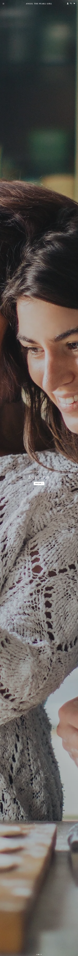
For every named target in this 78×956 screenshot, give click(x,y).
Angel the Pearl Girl (39, 3)
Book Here (38, 483)
